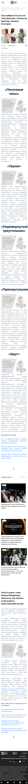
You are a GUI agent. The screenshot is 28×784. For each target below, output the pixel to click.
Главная (3, 8)
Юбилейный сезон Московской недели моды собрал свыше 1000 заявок (13, 506)
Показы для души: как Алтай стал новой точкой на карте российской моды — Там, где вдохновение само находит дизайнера (13, 571)
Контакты (22, 756)
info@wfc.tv (6, 773)
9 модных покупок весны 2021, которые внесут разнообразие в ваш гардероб (14, 730)
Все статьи (21, 477)
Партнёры (24, 758)
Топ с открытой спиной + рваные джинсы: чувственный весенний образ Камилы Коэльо (14, 441)
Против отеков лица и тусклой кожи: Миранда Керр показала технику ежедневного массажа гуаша (14, 448)
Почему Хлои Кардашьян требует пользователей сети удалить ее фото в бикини (14, 456)
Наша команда (5, 758)
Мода (11, 8)
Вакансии (18, 758)
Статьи (7, 8)
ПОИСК (25, 753)
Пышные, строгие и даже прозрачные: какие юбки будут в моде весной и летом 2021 (12, 722)
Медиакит (12, 758)
